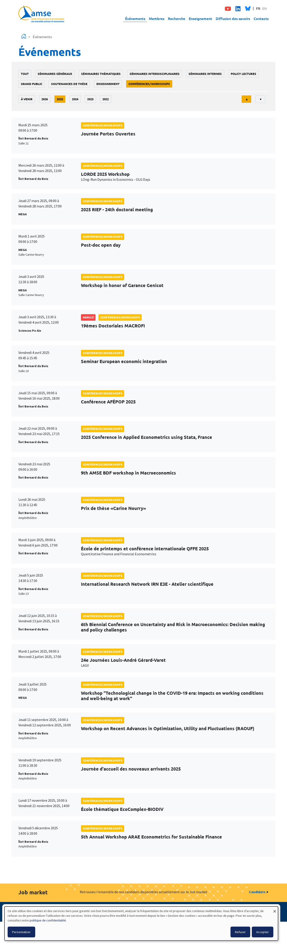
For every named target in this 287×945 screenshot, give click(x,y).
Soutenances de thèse (69, 84)
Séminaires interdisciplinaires (155, 74)
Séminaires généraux (55, 74)
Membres (156, 18)
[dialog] (141, 923)
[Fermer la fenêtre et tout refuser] (274, 909)
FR (258, 8)
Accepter (262, 932)
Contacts (261, 18)
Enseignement (200, 18)
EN (264, 8)
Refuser (240, 932)
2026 (44, 99)
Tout (25, 74)
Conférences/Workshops (149, 84)
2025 (60, 99)
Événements (135, 18)
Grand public (31, 84)
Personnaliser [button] (21, 932)
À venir (27, 99)
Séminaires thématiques (101, 74)
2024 (75, 99)
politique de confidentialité (48, 920)
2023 (90, 99)
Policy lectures (243, 74)
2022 (105, 99)
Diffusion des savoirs (233, 18)
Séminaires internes (205, 74)
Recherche (176, 18)
